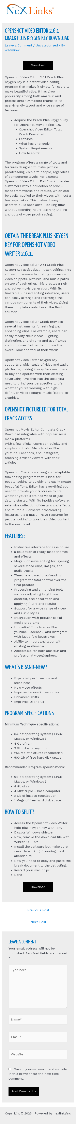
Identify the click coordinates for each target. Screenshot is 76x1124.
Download (38, 65)
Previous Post (38, 910)
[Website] (38, 1055)
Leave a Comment (18, 45)
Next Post (38, 922)
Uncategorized (47, 45)
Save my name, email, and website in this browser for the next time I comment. (38, 1074)
